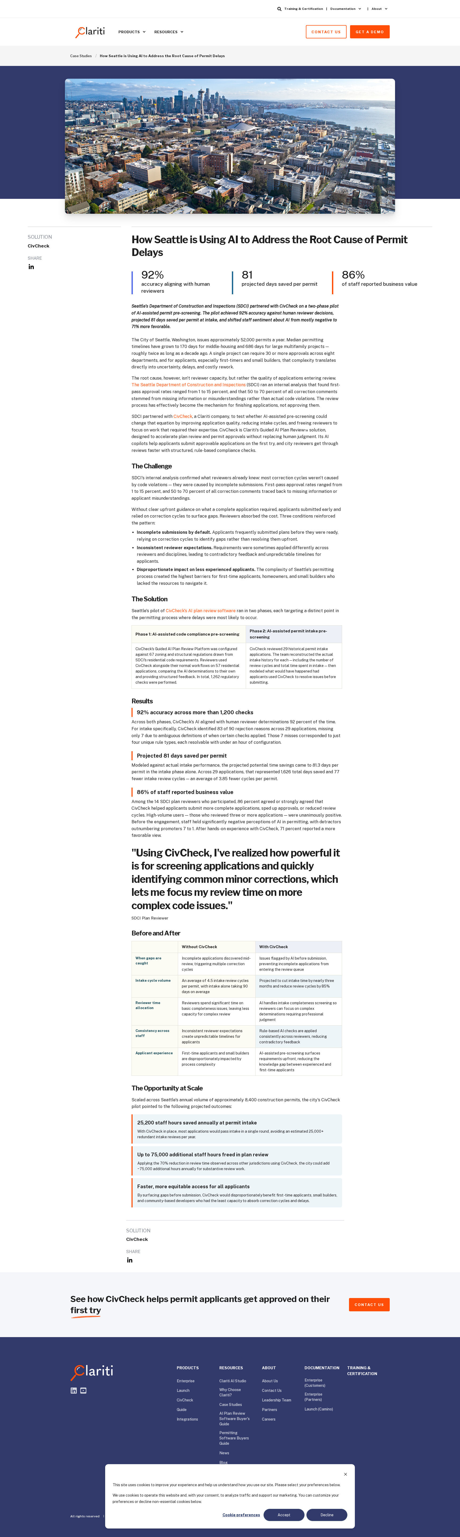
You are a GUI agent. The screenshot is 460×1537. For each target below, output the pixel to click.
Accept (284, 1515)
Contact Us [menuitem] (272, 1390)
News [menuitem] (224, 1453)
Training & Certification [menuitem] (303, 8)
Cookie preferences (241, 1515)
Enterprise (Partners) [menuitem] (313, 1397)
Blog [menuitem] (223, 1462)
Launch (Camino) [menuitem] (319, 1409)
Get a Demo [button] (370, 32)
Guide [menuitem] (182, 1410)
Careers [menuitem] (269, 1419)
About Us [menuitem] (270, 1381)
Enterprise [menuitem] (186, 1381)
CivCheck (183, 416)
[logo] (91, 1373)
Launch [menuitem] (183, 1390)
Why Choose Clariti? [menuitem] (230, 1392)
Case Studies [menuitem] (230, 1404)
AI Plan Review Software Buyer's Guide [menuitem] (234, 1418)
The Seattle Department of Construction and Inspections (189, 384)
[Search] (279, 9)
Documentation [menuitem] (342, 8)
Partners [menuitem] (269, 1410)
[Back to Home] (90, 31)
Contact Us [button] (326, 32)
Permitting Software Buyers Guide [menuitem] (234, 1438)
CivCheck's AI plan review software (201, 610)
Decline (327, 1515)
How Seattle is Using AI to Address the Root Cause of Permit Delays (162, 56)
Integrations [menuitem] (187, 1419)
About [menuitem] (377, 8)
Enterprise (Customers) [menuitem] (315, 1383)
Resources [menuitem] (166, 32)
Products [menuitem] (129, 32)
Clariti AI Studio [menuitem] (232, 1381)
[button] (10, 1526)
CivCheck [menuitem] (185, 1400)
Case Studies (81, 56)
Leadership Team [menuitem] (276, 1400)
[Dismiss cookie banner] (345, 1475)
